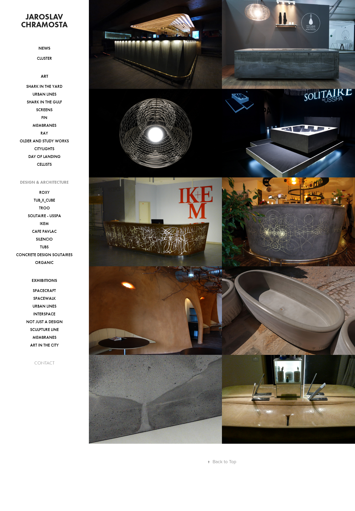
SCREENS (44, 109)
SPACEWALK (44, 298)
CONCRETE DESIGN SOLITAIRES (44, 254)
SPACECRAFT (44, 290)
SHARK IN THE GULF (44, 101)
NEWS (44, 48)
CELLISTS (44, 164)
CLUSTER (44, 58)
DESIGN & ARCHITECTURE (44, 182)
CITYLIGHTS (44, 148)
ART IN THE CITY (44, 345)
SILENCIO (44, 239)
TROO (44, 207)
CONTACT (44, 363)
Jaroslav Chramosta (44, 20)
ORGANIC (44, 262)
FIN (44, 117)
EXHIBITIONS (44, 280)
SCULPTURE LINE (44, 329)
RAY (44, 133)
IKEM (44, 223)
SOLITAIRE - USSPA (44, 215)
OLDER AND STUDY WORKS (44, 140)
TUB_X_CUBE (44, 200)
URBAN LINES (44, 94)
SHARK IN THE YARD (44, 86)
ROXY (44, 192)
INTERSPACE (44, 313)
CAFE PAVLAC (44, 231)
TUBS (44, 246)
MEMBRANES (44, 125)
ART (44, 76)
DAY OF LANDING (44, 156)
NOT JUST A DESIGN (44, 321)
